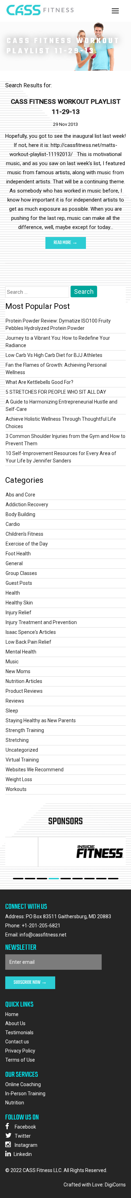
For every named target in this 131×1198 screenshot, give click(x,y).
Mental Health (21, 652)
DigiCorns (115, 1184)
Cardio (13, 524)
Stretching (17, 740)
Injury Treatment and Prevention (41, 622)
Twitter (22, 1136)
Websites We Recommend (35, 769)
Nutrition (14, 1102)
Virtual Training (22, 760)
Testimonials (19, 1032)
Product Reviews (24, 691)
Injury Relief (18, 612)
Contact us (17, 1041)
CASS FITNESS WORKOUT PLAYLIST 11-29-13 (66, 106)
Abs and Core (20, 495)
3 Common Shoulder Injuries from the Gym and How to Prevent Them (65, 439)
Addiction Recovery (27, 504)
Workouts (16, 789)
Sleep (12, 710)
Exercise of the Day (27, 544)
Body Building (20, 514)
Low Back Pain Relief (28, 642)
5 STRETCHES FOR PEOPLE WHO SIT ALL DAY (56, 392)
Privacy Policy (20, 1051)
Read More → (66, 243)
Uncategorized (22, 750)
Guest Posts (19, 583)
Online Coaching (23, 1084)
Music (12, 661)
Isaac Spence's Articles (31, 632)
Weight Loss (19, 779)
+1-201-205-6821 (41, 925)
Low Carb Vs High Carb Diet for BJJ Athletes (54, 355)
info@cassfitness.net (43, 935)
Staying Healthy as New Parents (41, 720)
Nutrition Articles (24, 681)
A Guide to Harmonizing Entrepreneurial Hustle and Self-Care (61, 405)
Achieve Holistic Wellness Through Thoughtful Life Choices (61, 422)
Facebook (25, 1127)
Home (12, 1014)
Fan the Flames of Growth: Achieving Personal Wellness (56, 368)
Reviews (15, 701)
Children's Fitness (24, 534)
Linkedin (23, 1154)
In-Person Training (25, 1093)
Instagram (25, 1145)
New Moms (18, 671)
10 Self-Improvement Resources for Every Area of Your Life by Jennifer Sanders (61, 457)
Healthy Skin (19, 602)
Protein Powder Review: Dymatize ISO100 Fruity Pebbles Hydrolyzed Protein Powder (58, 324)
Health (13, 593)
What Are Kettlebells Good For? (39, 382)
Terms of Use (20, 1060)
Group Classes (21, 573)
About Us (15, 1023)
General (14, 563)
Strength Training (25, 730)
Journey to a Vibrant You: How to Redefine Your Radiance (58, 341)
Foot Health (18, 553)
